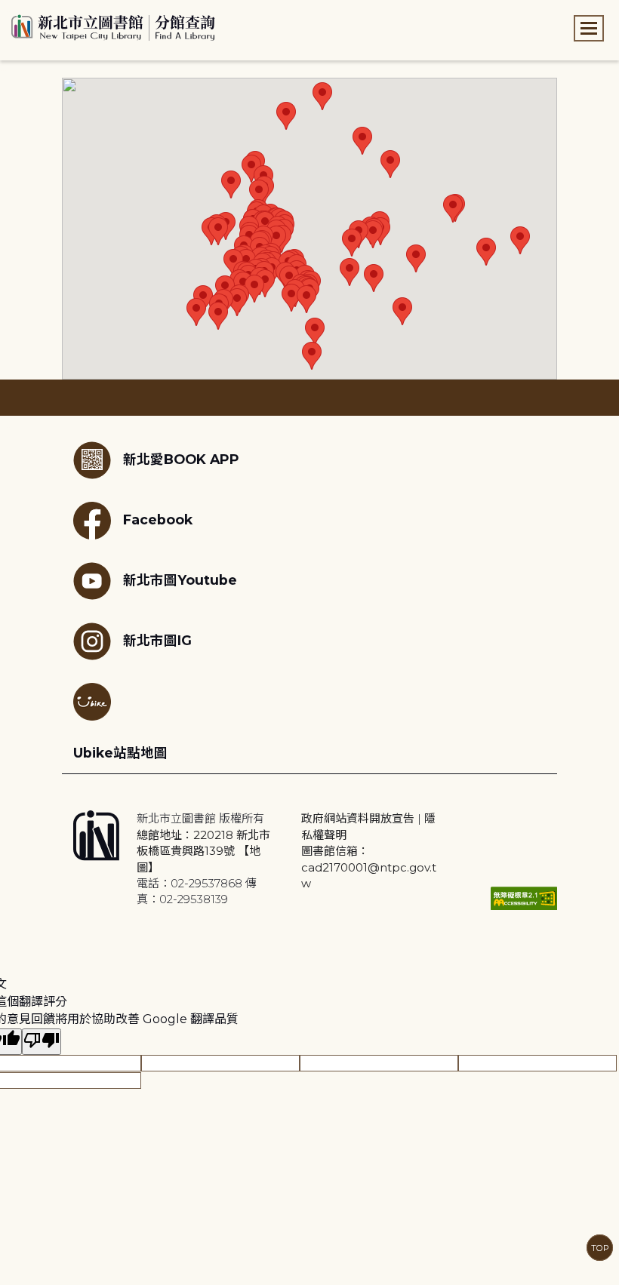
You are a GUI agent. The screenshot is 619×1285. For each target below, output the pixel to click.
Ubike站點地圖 (120, 753)
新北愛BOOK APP (181, 459)
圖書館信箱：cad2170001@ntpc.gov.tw (368, 867)
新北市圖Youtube (180, 580)
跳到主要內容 (38, 10)
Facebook (157, 519)
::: (7, 10)
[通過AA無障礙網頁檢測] (524, 898)
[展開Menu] (589, 28)
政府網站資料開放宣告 (357, 818)
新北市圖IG (157, 640)
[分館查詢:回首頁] (113, 26)
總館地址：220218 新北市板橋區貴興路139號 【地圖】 (203, 851)
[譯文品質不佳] (41, 1041)
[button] (231, 184)
